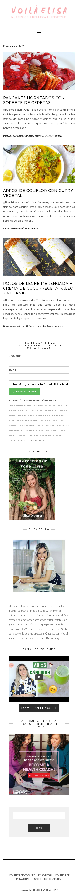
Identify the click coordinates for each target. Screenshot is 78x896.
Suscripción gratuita (47, 878)
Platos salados (31, 228)
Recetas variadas (54, 135)
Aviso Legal (45, 875)
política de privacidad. (36, 440)
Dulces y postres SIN (35, 135)
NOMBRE (15, 356)
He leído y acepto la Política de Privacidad (40, 384)
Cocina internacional (13, 228)
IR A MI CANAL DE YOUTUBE (39, 708)
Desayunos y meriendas (14, 135)
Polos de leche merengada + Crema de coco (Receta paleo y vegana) (38, 288)
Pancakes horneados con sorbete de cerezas (34, 100)
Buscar (39, 828)
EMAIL (13, 370)
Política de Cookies (22, 875)
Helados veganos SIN (36, 326)
